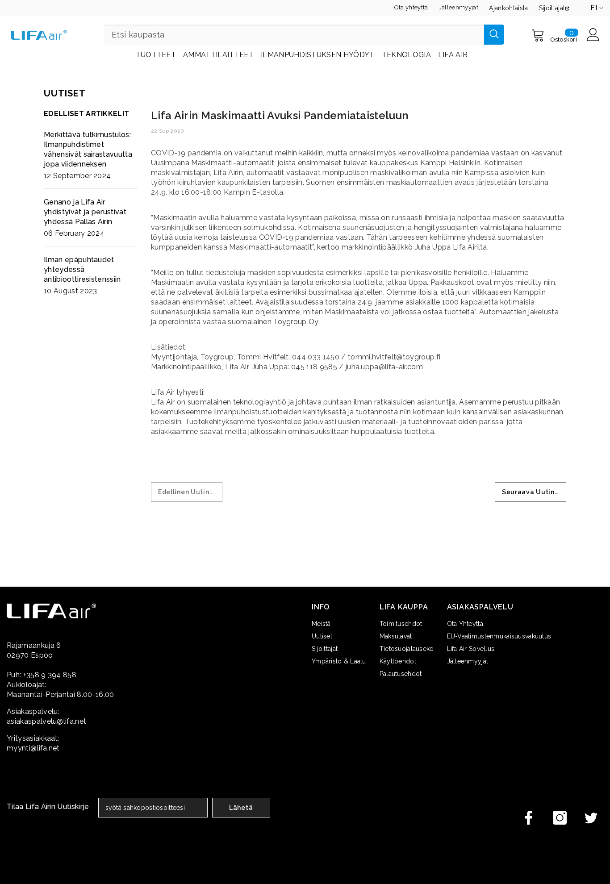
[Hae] (304, 35)
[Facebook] (528, 817)
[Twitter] (591, 817)
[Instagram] (559, 817)
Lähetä (241, 807)
